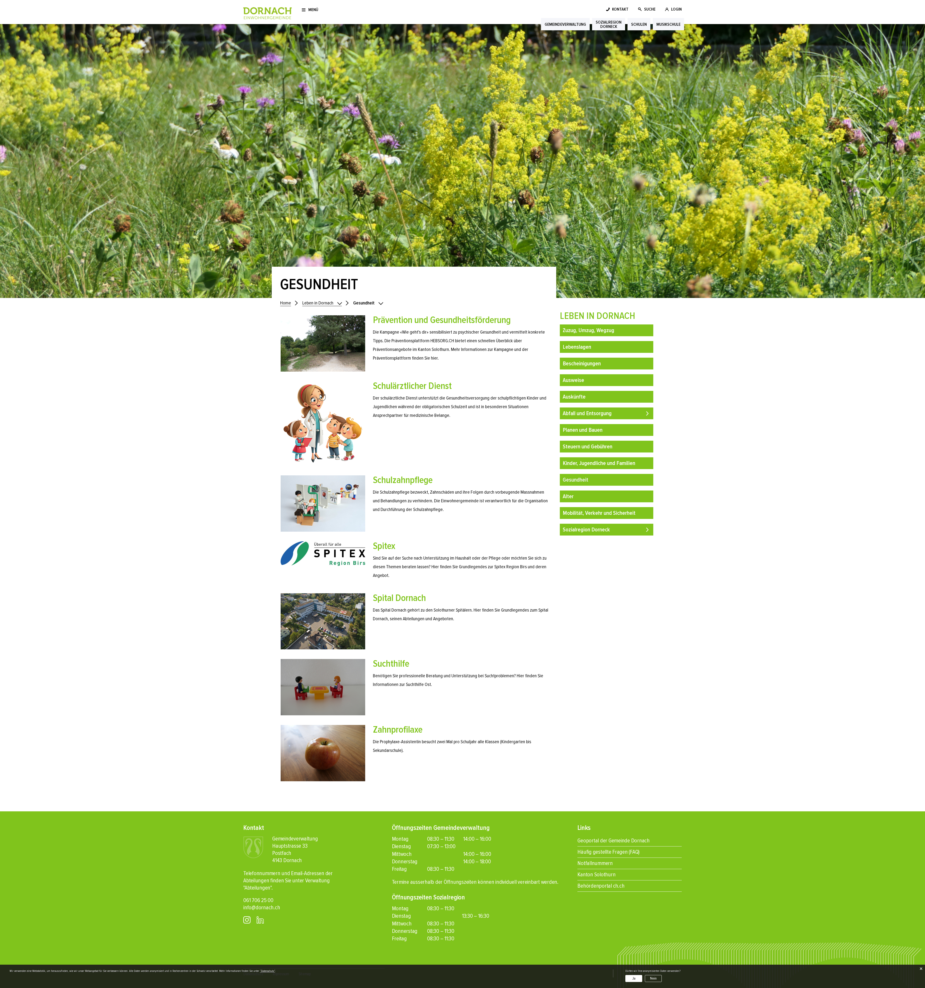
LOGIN (676, 9)
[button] (322, 303)
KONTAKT (620, 9)
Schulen (639, 24)
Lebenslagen (577, 346)
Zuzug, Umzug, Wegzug (588, 330)
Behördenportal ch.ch (600, 885)
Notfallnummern (595, 863)
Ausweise (573, 380)
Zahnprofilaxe (398, 730)
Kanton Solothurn (596, 874)
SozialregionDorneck (608, 24)
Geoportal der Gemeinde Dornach (613, 840)
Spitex (384, 546)
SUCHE (649, 9)
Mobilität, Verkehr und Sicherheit (599, 513)
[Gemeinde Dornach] (267, 12)
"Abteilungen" (257, 887)
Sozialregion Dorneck (586, 529)
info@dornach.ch (261, 907)
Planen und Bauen (582, 429)
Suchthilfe (391, 664)
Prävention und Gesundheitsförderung (442, 320)
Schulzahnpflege (403, 480)
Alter (568, 496)
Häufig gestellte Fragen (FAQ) (608, 851)
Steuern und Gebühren (587, 446)
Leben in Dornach (597, 316)
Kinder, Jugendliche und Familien (599, 463)
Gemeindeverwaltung (565, 24)
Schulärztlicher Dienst (412, 386)
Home (285, 303)
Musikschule (668, 24)
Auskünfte (574, 396)
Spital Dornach (399, 598)
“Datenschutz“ (267, 971)
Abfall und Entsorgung (587, 413)
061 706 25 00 (258, 900)
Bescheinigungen (582, 363)
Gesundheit (590, 479)
